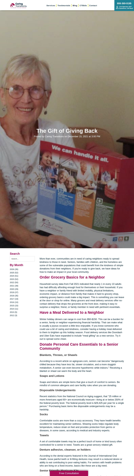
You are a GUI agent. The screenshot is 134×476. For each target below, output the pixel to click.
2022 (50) (14, 282)
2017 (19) (14, 299)
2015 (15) (14, 306)
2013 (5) (13, 312)
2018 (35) (14, 296)
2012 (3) (13, 315)
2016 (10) (14, 302)
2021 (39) (14, 286)
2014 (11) (14, 309)
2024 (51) (14, 276)
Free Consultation (69, 473)
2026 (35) (14, 269)
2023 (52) (14, 279)
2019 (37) (14, 292)
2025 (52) (14, 273)
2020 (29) (14, 289)
